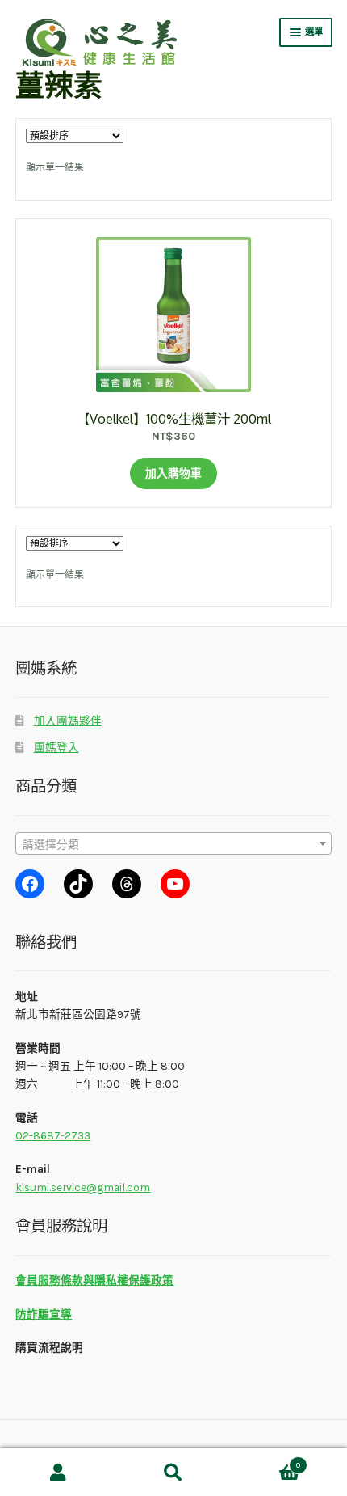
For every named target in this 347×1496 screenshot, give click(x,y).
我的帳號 (57, 1472)
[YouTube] (175, 883)
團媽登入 (56, 747)
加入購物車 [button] (173, 473)
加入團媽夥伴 (68, 720)
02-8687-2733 (52, 1135)
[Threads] (126, 883)
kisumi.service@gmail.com (82, 1187)
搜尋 (173, 1472)
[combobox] (173, 843)
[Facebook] (29, 883)
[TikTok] (78, 883)
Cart (266, 1461)
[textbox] (173, 844)
